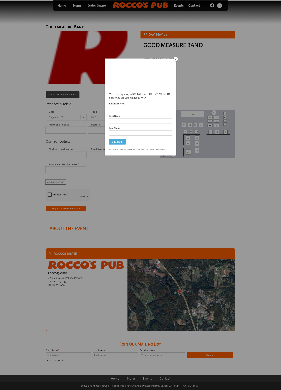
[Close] (175, 59)
